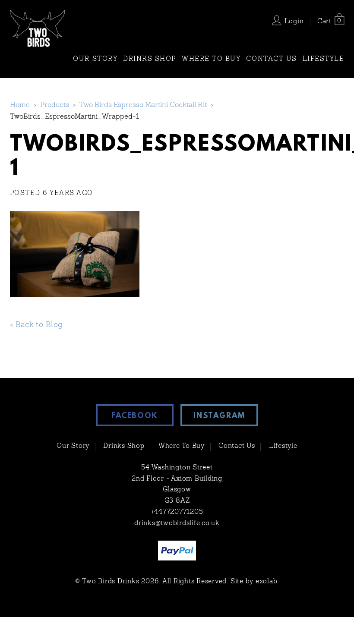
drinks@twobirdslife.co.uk (177, 523)
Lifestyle (324, 59)
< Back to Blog (36, 325)
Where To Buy (211, 59)
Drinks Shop (149, 59)
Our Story (95, 59)
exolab (267, 582)
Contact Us (271, 59)
